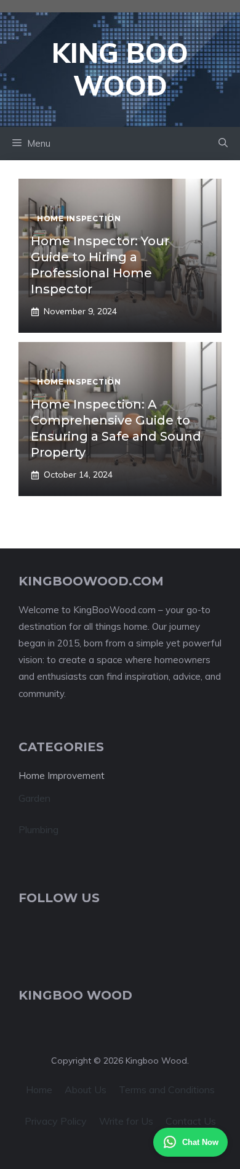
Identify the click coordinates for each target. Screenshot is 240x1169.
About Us (85, 1089)
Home (39, 1089)
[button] (223, 143)
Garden (34, 798)
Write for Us (126, 1121)
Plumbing (38, 829)
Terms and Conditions (167, 1089)
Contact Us (191, 1121)
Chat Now (200, 1142)
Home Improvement (61, 775)
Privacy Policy (56, 1121)
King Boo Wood (120, 69)
